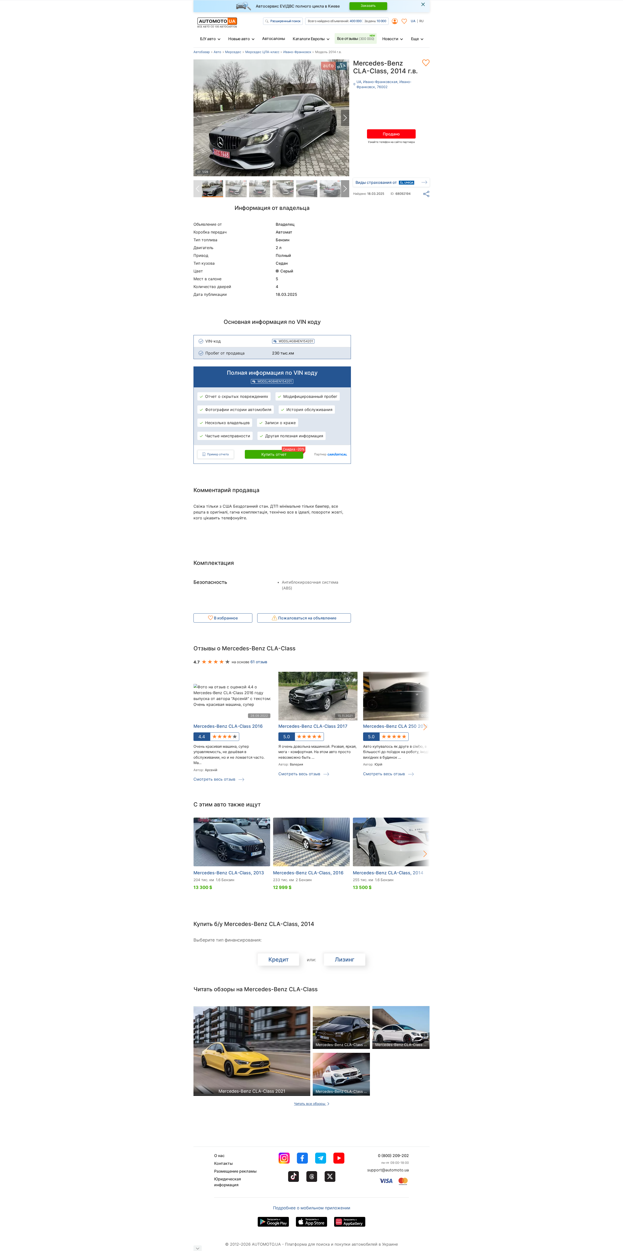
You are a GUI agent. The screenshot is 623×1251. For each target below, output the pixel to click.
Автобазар (201, 52)
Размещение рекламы (235, 1171)
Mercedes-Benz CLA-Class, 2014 (388, 872)
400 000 (356, 21)
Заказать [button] (368, 5)
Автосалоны (273, 38)
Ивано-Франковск (297, 52)
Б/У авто (208, 38)
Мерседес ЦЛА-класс (262, 52)
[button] (345, 118)
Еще (415, 38)
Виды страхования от (376, 182)
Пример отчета (218, 454)
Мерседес (233, 52)
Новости (390, 38)
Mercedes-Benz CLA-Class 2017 (312, 726)
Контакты (223, 1163)
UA (413, 21)
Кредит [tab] (278, 959)
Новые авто (239, 38)
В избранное (225, 618)
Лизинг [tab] (345, 959)
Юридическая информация (227, 1181)
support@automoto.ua (388, 1169)
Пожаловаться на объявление (306, 618)
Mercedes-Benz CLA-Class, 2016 (308, 872)
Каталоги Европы (309, 38)
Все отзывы (355, 38)
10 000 (381, 21)
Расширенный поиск (285, 21)
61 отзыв (258, 661)
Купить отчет (282, 453)
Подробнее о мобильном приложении (311, 1207)
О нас (219, 1155)
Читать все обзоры (310, 1104)
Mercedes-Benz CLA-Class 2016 (228, 726)
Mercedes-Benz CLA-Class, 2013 (228, 872)
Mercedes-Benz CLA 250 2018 (395, 726)
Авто (217, 52)
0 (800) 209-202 (393, 1155)
